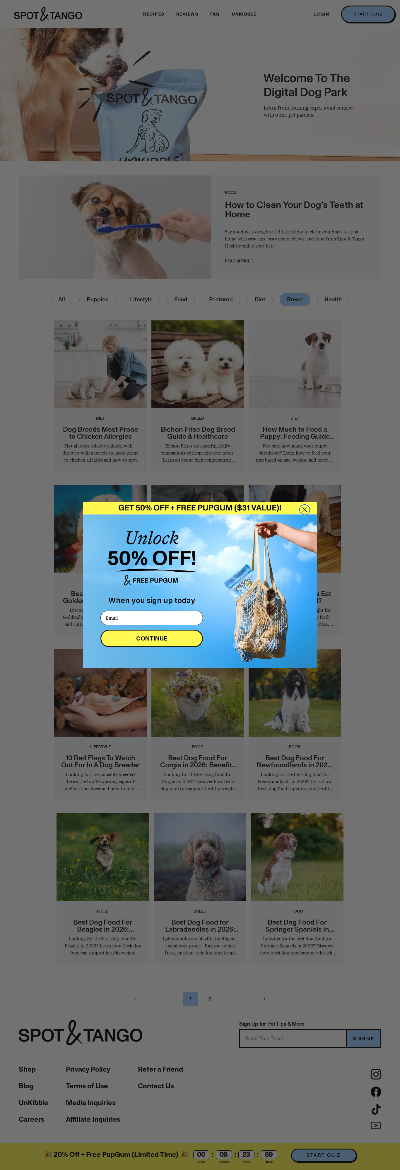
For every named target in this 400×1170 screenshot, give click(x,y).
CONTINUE (151, 638)
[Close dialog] (305, 510)
